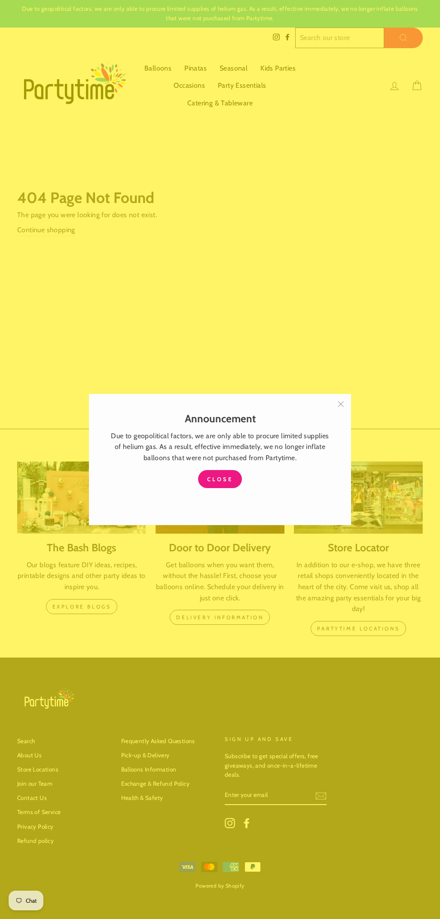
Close (220, 479)
